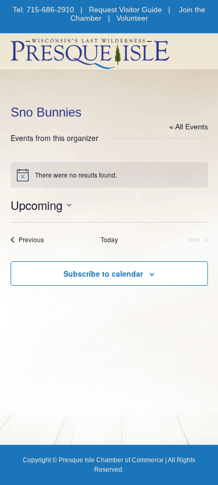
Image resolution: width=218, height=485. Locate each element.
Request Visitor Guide (125, 9)
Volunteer (132, 18)
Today (109, 239)
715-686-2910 (50, 9)
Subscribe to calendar (103, 273)
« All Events (188, 126)
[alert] (109, 175)
